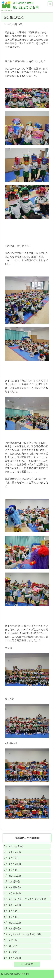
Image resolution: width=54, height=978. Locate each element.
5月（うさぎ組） (13, 957)
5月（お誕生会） (13, 928)
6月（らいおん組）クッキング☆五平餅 (25, 898)
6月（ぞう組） (12, 910)
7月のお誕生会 (12, 881)
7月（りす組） (12, 869)
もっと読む (27, 963)
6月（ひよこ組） (13, 922)
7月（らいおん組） (14, 846)
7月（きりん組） (13, 852)
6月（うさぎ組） (13, 893)
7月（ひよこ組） (13, 875)
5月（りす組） (12, 951)
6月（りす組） (12, 916)
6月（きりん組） (13, 904)
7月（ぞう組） (12, 857)
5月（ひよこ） (12, 945)
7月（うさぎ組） (13, 863)
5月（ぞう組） (12, 940)
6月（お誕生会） (13, 887)
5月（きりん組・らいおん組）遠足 (22, 934)
